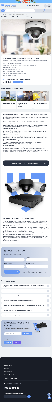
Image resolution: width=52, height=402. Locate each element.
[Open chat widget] (49, 397)
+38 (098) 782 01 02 (41, 272)
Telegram (7, 342)
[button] (46, 11)
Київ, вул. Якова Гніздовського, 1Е (13, 383)
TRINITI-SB (4, 14)
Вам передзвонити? (33, 6)
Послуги (10, 14)
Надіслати (10, 271)
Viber (16, 342)
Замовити (17, 82)
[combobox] (20, 10)
